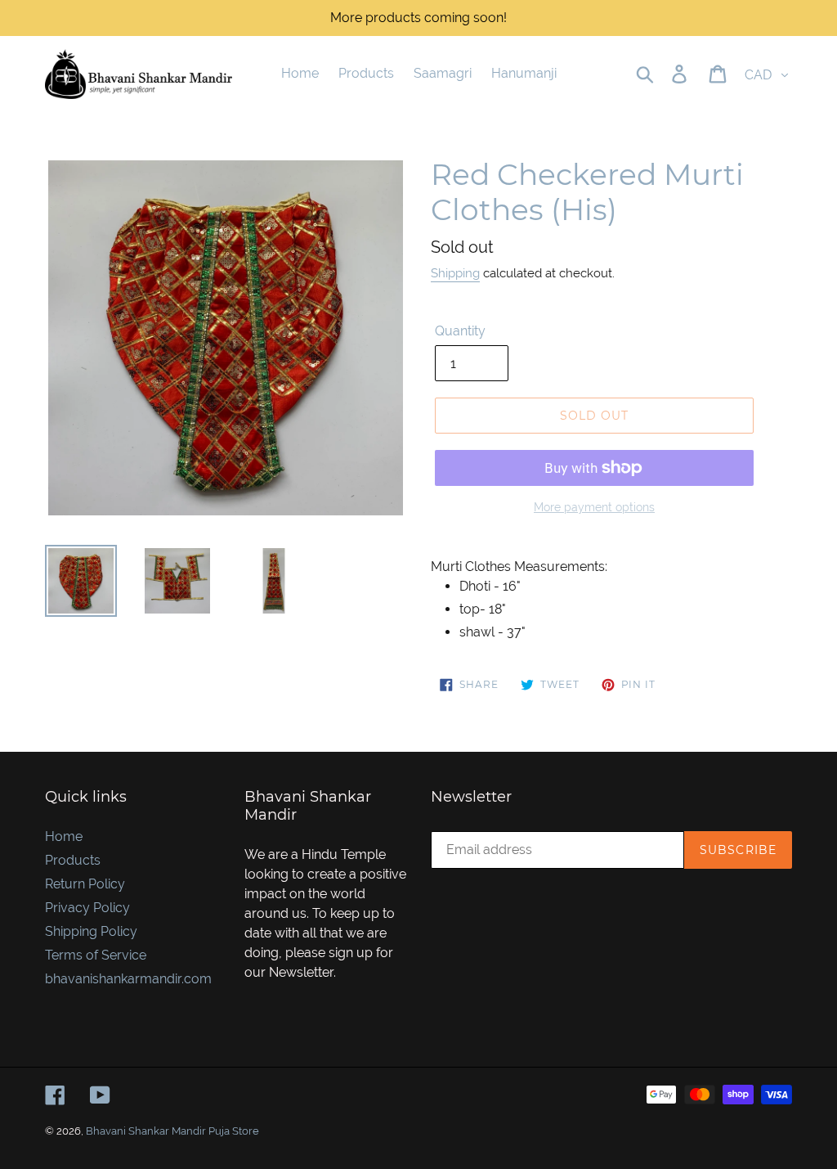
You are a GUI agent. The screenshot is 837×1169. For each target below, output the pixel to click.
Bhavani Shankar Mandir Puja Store (172, 1131)
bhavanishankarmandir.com (128, 979)
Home (64, 836)
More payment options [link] (594, 507)
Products (73, 860)
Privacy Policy (87, 907)
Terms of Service (95, 955)
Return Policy (85, 884)
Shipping (455, 273)
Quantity (460, 331)
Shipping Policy (91, 931)
